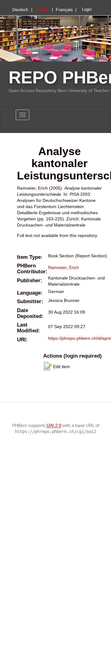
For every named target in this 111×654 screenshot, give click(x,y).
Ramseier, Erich (63, 267)
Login (87, 9)
